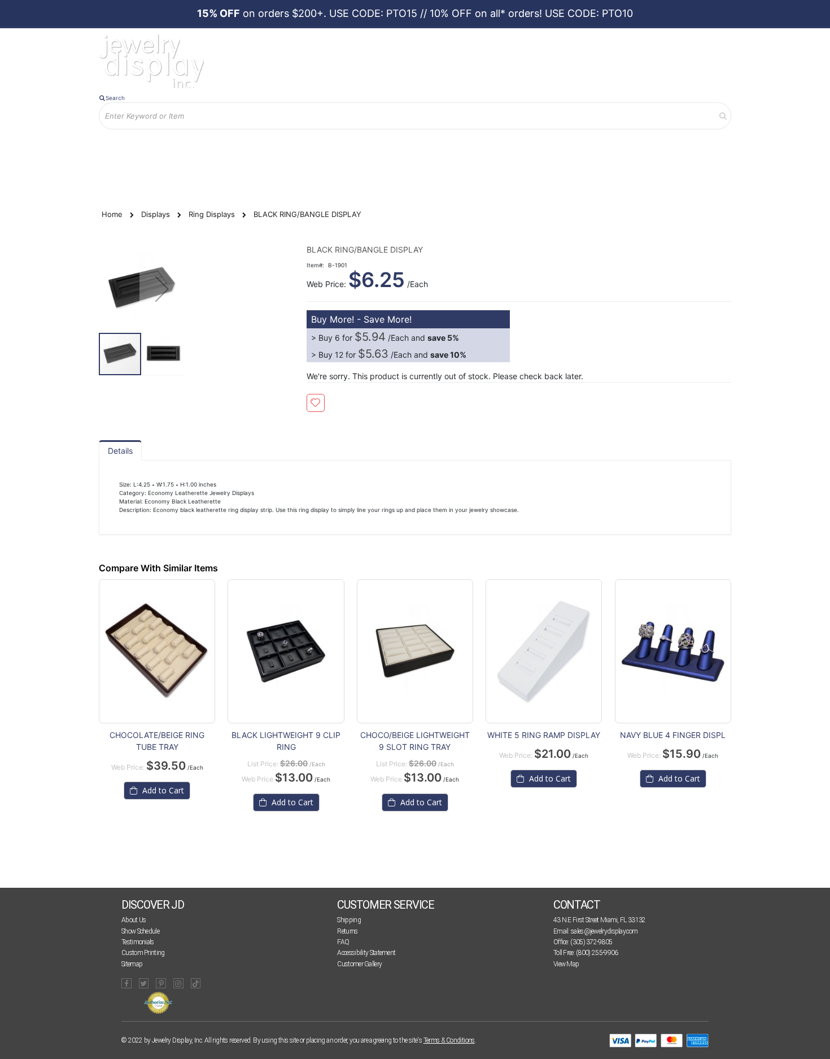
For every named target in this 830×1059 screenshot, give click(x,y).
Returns (347, 931)
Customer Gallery (359, 964)
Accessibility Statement (366, 953)
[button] (162, 289)
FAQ (343, 942)
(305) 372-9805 (591, 942)
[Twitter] (144, 983)
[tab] (120, 450)
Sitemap (131, 964)
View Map (566, 964)
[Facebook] (126, 983)
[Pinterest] (161, 983)
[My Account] (217, 147)
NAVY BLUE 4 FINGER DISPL (673, 735)
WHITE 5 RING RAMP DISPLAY (543, 735)
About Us (133, 920)
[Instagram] (178, 983)
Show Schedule (140, 931)
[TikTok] (196, 983)
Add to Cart (162, 790)
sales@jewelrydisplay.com (604, 931)
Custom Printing (143, 953)
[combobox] (415, 115)
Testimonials (137, 942)
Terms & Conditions (449, 1040)
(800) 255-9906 (597, 953)
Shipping (348, 920)
